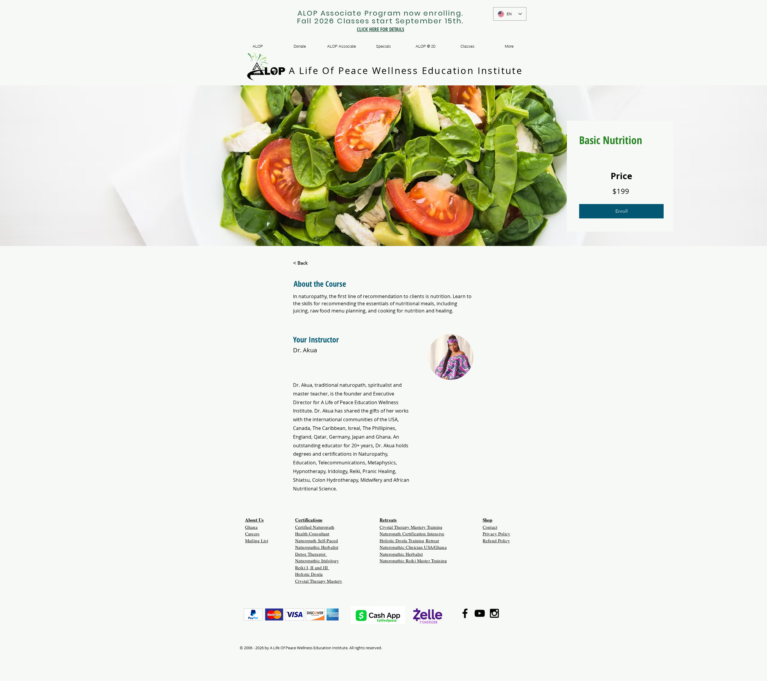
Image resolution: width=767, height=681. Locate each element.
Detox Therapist (311, 554)
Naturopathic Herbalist (316, 547)
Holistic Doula (309, 574)
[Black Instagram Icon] (494, 613)
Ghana (251, 527)
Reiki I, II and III (312, 567)
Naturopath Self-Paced (316, 540)
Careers (252, 534)
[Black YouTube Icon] (479, 613)
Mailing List (256, 540)
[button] (621, 211)
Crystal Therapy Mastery (318, 581)
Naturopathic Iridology (317, 561)
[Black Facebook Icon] (465, 613)
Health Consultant (312, 534)
